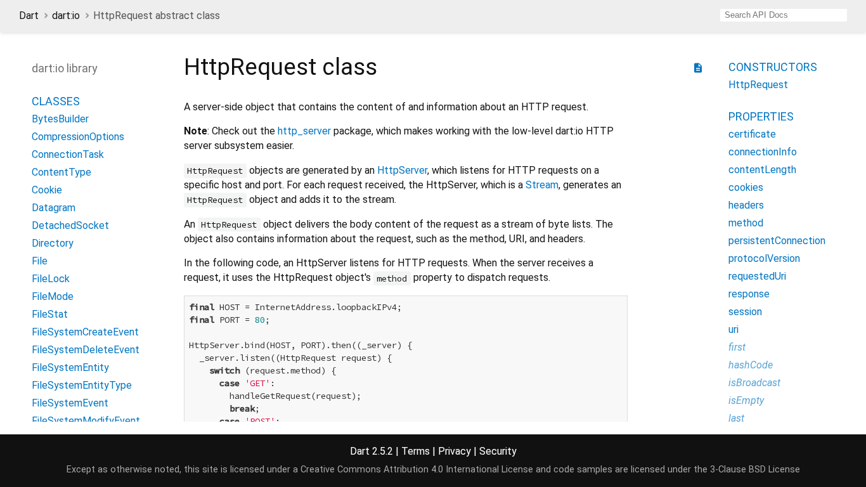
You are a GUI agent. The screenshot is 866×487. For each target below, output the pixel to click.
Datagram (53, 208)
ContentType (61, 172)
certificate (752, 134)
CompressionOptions (78, 137)
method (745, 223)
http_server (304, 131)
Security (498, 451)
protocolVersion (764, 258)
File (40, 261)
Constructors (772, 67)
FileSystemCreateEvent (85, 332)
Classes (56, 101)
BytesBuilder (60, 119)
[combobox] (783, 15)
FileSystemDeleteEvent (85, 350)
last (736, 418)
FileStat (50, 314)
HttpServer (402, 170)
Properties (761, 116)
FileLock (51, 279)
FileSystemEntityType (82, 385)
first (737, 347)
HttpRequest (758, 85)
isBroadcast (754, 383)
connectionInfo (762, 152)
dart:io (66, 16)
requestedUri (757, 276)
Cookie (47, 190)
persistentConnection (776, 241)
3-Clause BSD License (755, 469)
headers (746, 205)
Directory (53, 243)
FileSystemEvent (70, 403)
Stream (542, 185)
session (745, 312)
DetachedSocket (70, 225)
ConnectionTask (68, 154)
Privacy (454, 451)
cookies (745, 187)
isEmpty (746, 400)
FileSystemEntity (70, 367)
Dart (29, 16)
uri (733, 329)
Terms (415, 451)
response (749, 294)
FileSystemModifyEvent (86, 421)
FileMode (53, 296)
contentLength (762, 170)
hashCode (750, 365)
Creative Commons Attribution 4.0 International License (417, 469)
